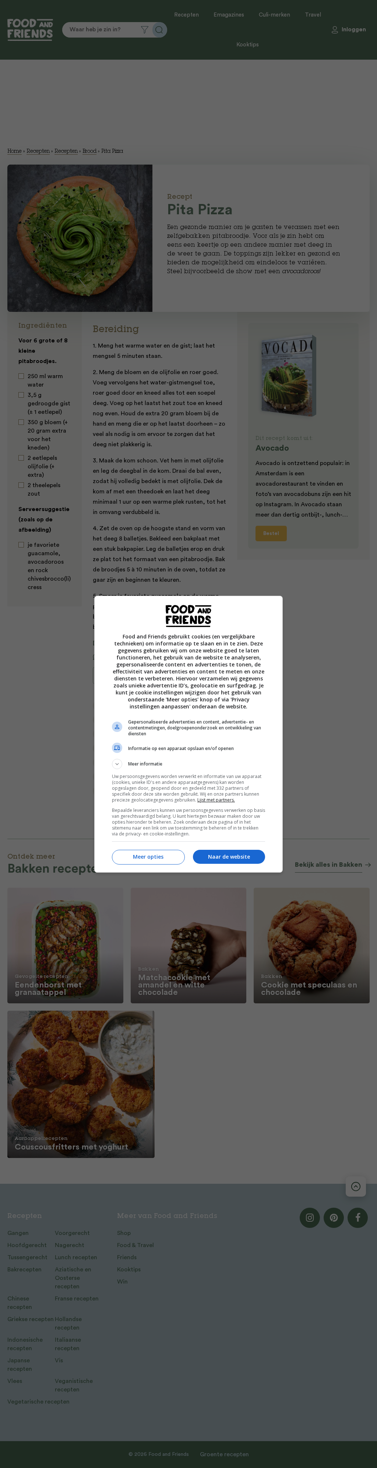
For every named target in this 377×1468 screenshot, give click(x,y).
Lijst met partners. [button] (216, 800)
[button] (188, 764)
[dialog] (188, 734)
